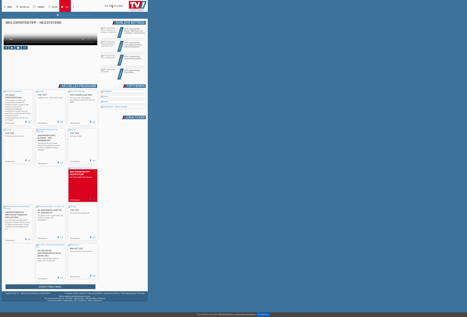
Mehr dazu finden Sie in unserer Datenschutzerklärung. (237, 314)
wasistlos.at (82, 300)
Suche (54, 7)
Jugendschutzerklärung (111, 293)
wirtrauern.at (98, 300)
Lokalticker (135, 117)
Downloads (68, 293)
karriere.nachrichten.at (56, 298)
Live (67, 7)
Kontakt (75, 293)
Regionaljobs (68, 300)
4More (90, 300)
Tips (75, 300)
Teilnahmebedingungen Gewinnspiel (132, 293)
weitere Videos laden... (50, 286)
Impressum (83, 293)
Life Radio (68, 298)
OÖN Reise (101, 298)
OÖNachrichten (78, 298)
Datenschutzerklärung (95, 293)
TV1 (45, 298)
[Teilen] (18, 48)
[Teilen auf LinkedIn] (12, 48)
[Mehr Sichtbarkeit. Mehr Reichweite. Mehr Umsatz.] (75, 15)
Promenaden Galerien (55, 300)
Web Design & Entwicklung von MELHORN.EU (36, 293)
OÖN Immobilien (90, 298)
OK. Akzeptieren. (263, 314)
